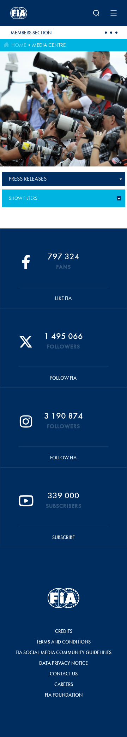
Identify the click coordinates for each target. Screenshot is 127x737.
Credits (63, 631)
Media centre (49, 45)
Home (18, 45)
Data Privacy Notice (63, 663)
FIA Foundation (64, 695)
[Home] (29, 13)
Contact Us (64, 673)
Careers (63, 684)
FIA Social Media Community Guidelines (63, 652)
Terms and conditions (63, 642)
